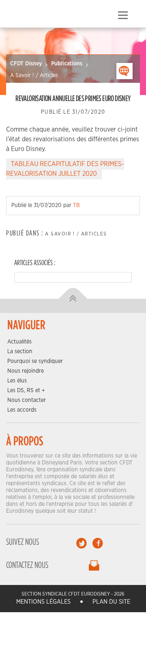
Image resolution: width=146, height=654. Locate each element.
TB (76, 205)
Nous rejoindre (25, 371)
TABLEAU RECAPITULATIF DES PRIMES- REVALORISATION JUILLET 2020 (65, 169)
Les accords (21, 410)
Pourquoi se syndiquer (35, 361)
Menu (123, 15)
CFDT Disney (26, 64)
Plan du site (111, 602)
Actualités (19, 342)
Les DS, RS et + (26, 390)
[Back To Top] (73, 298)
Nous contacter (26, 400)
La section (19, 351)
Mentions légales (43, 602)
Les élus (17, 381)
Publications (66, 64)
